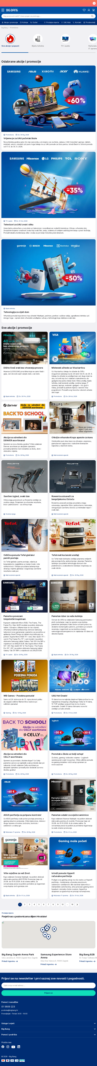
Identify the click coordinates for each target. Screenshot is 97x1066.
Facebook (2, 1046)
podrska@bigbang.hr (9, 1010)
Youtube (13, 1046)
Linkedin (18, 1046)
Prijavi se (48, 993)
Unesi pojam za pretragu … (22, 16)
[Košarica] (93, 10)
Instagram (7, 1046)
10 (63, 904)
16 (72, 904)
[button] (47, 928)
